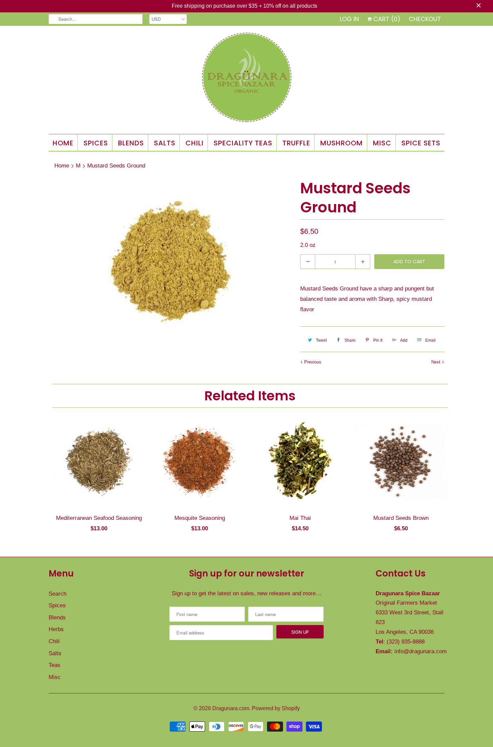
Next (436, 361)
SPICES (96, 143)
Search (57, 594)
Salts (55, 653)
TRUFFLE (296, 143)
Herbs (56, 629)
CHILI (194, 143)
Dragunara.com (230, 708)
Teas (54, 665)
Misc (55, 677)
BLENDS (131, 143)
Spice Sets (420, 143)
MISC (382, 143)
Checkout (425, 19)
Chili (54, 641)
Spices (57, 605)
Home (63, 143)
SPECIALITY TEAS (243, 143)
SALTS (164, 143)
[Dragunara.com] (246, 79)
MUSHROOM (341, 143)
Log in (349, 19)
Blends (57, 617)
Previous (312, 361)
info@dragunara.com (420, 651)
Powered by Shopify (276, 708)
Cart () (386, 19)
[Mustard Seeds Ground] (171, 262)
